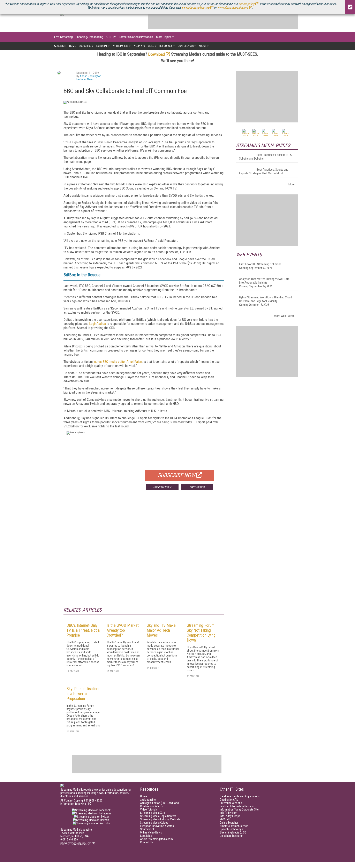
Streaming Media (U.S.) (233, 832)
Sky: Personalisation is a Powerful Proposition (83, 693)
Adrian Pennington (90, 76)
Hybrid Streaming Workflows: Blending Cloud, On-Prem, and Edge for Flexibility (266, 299)
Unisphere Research (231, 835)
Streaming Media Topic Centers (158, 816)
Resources (166, 45)
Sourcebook (147, 829)
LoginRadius (97, 324)
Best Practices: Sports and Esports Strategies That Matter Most (263, 171)
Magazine (148, 799)
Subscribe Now (176, 475)
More (291, 184)
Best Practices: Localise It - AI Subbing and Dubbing (265, 156)
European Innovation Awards (157, 826)
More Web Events (284, 316)
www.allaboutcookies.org (232, 7)
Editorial (101, 45)
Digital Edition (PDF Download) (160, 803)
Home (72, 45)
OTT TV (111, 37)
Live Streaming (63, 37)
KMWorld (225, 819)
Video (151, 45)
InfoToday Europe (230, 816)
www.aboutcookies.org (195, 7)
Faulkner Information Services (237, 806)
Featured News (85, 79)
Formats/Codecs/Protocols (136, 37)
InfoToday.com (228, 812)
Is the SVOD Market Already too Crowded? (123, 630)
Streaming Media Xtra (152, 812)
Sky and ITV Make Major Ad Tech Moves (161, 630)
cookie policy (246, 4)
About (202, 45)
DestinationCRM (229, 799)
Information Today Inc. (73, 803)
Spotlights (146, 835)
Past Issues (197, 487)
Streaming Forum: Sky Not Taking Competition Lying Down (201, 633)
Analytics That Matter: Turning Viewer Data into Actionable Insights (264, 280)
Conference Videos (151, 806)
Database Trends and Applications (240, 796)
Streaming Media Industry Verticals (160, 819)
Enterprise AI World (231, 803)
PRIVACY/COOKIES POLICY (75, 843)
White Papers (120, 45)
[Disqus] (143, 553)
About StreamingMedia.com (156, 839)
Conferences (186, 45)
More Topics (164, 37)
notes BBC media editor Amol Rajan (118, 362)
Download (156, 54)
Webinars (139, 45)
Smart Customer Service (234, 826)
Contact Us (146, 842)
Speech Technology (231, 829)
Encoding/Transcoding (89, 37)
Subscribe (85, 45)
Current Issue (162, 487)
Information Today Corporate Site (239, 809)
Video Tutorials (149, 809)
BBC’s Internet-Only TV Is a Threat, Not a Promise (83, 630)
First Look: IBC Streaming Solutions (260, 264)
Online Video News (151, 832)
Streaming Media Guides (154, 822)
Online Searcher (229, 822)
